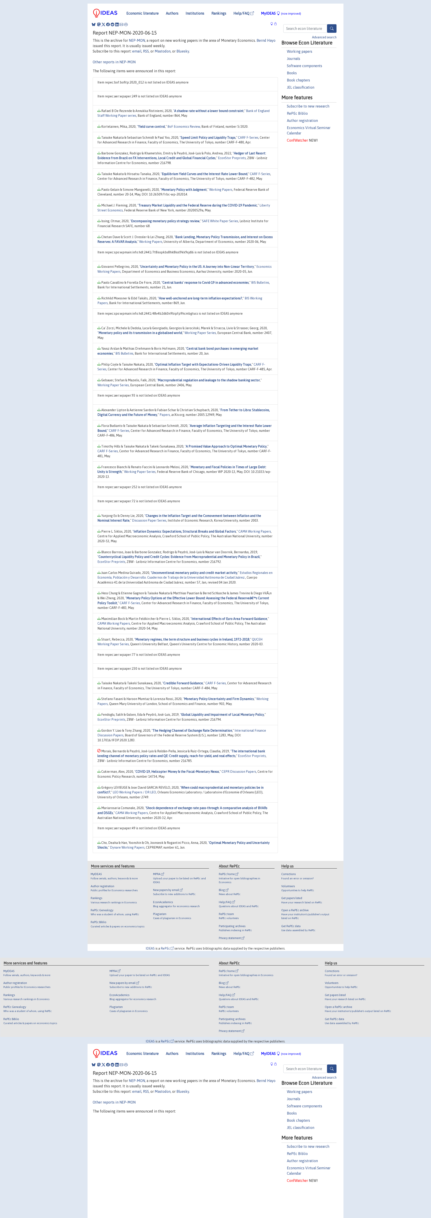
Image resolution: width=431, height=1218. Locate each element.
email (136, 51)
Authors (172, 13)
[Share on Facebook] (108, 24)
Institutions (195, 13)
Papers (165, 415)
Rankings (218, 13)
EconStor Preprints (232, 158)
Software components (304, 66)
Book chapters (298, 80)
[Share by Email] (121, 24)
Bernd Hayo (266, 40)
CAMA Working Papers (254, 531)
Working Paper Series (200, 333)
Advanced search (324, 37)
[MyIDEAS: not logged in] (273, 24)
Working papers (299, 51)
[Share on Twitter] (103, 24)
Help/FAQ (241, 13)
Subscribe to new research (308, 106)
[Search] (331, 28)
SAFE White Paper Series (220, 221)
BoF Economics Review (183, 126)
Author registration (302, 121)
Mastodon (163, 51)
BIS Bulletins (260, 282)
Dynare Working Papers (127, 847)
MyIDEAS (281, 13)
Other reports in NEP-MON (114, 62)
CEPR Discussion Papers (239, 771)
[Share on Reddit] (112, 24)
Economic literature (142, 13)
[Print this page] (126, 24)
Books (292, 73)
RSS (146, 51)
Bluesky (182, 51)
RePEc (166, 948)
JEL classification (300, 87)
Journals (293, 59)
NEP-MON (137, 40)
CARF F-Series (248, 137)
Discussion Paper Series (149, 520)
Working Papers (220, 189)
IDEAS (150, 948)
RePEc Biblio (297, 113)
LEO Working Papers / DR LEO (134, 792)
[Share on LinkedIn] (117, 24)
